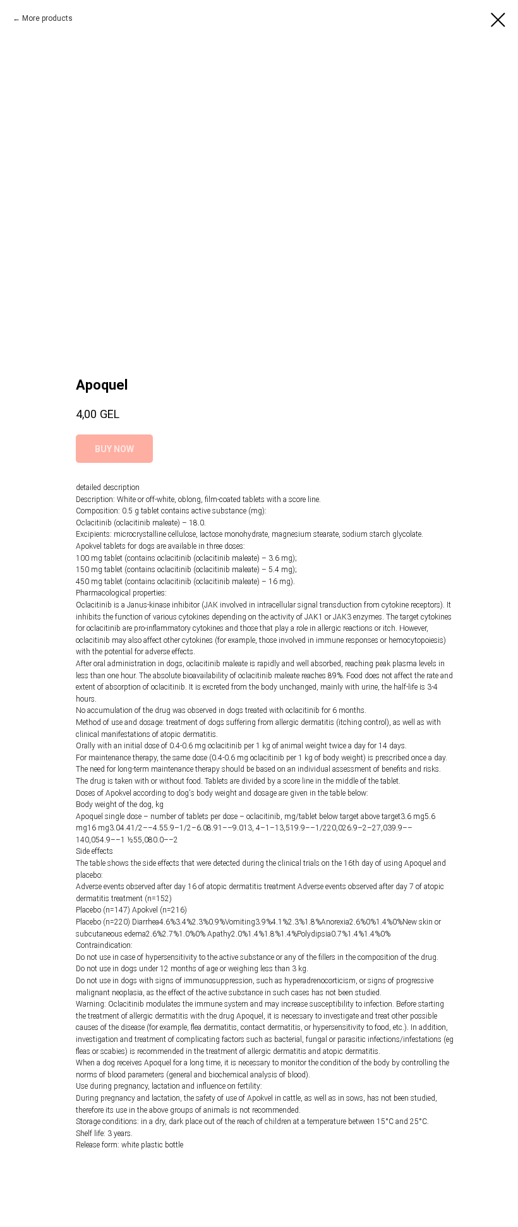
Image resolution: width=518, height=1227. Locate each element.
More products (47, 18)
